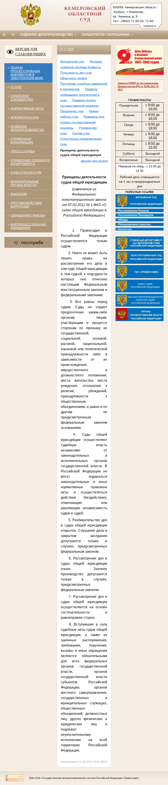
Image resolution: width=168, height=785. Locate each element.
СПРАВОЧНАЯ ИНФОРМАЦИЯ (21, 140)
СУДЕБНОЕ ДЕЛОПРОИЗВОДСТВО (27, 128)
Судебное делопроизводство (47, 34)
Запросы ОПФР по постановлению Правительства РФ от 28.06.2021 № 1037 (138, 86)
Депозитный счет (72, 61)
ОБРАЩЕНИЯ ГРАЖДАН (27, 215)
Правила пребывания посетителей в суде (79, 94)
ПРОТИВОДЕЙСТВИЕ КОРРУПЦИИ (26, 204)
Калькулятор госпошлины (106, 34)
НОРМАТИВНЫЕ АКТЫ (27, 108)
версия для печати (94, 161)
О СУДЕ (16, 87)
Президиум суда (72, 111)
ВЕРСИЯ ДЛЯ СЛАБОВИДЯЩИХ (30, 51)
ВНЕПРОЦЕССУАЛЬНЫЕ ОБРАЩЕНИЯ (28, 226)
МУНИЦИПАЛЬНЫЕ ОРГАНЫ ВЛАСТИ (24, 183)
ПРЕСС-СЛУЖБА (22, 151)
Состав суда (81, 133)
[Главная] (4, 34)
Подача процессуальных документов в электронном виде (26, 73)
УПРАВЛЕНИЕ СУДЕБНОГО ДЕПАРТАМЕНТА (30, 162)
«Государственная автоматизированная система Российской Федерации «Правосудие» (90, 778)
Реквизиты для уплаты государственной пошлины (82, 122)
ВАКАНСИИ (18, 194)
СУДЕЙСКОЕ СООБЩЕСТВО (21, 97)
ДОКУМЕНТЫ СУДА (24, 117)
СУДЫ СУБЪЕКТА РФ (25, 172)
